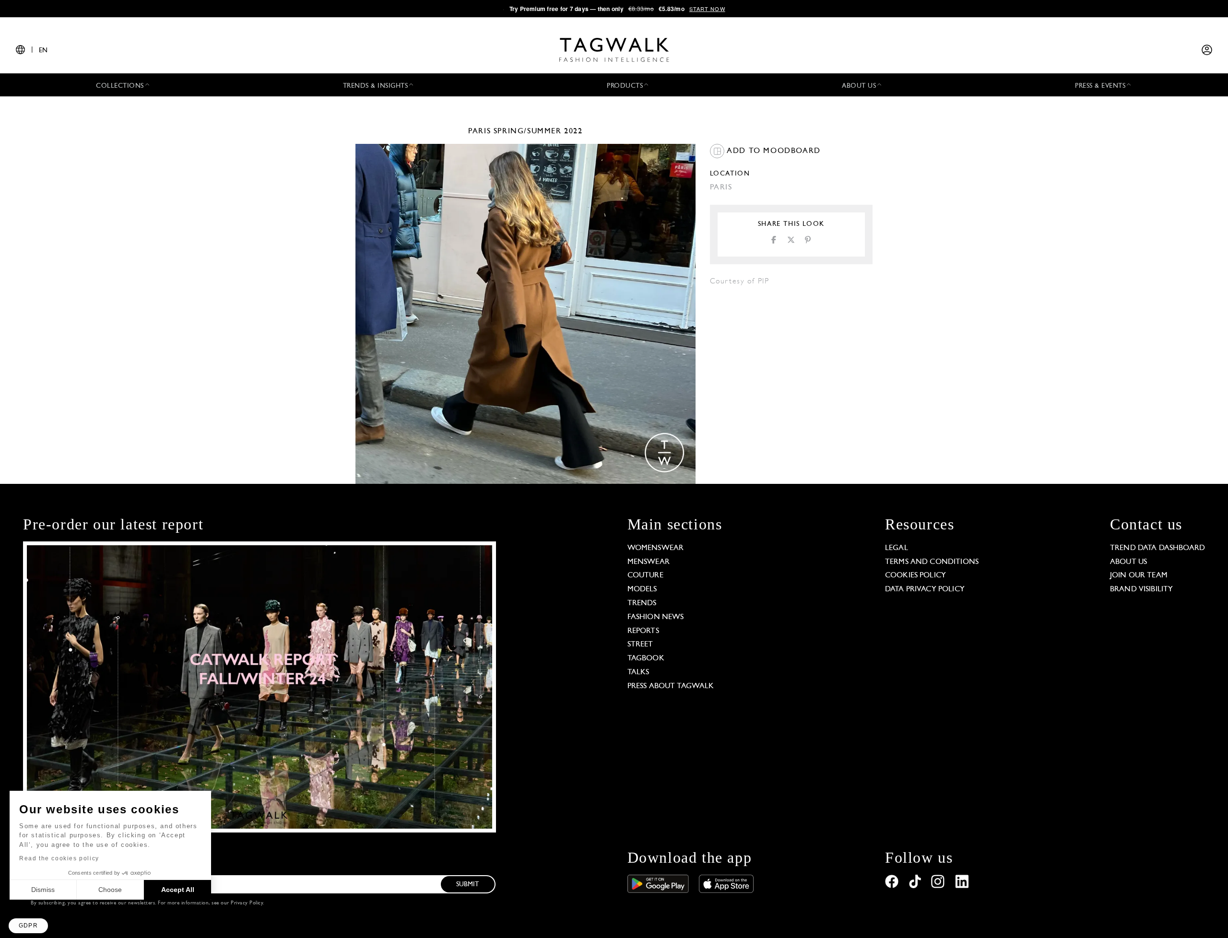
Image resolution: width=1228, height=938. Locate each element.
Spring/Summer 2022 (538, 131)
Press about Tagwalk (670, 686)
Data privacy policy (925, 589)
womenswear (655, 548)
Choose (110, 889)
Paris (479, 131)
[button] (28, 925)
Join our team (1139, 575)
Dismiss (43, 889)
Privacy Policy (247, 903)
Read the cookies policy (59, 858)
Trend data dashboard (1157, 548)
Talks (638, 672)
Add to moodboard (772, 151)
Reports (643, 631)
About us (1128, 562)
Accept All (177, 889)
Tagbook (645, 658)
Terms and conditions (932, 562)
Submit (467, 884)
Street (640, 644)
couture (645, 575)
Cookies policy (915, 575)
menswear (648, 562)
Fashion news (655, 617)
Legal (896, 548)
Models (642, 589)
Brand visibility (1141, 589)
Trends (642, 603)
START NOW (707, 8)
